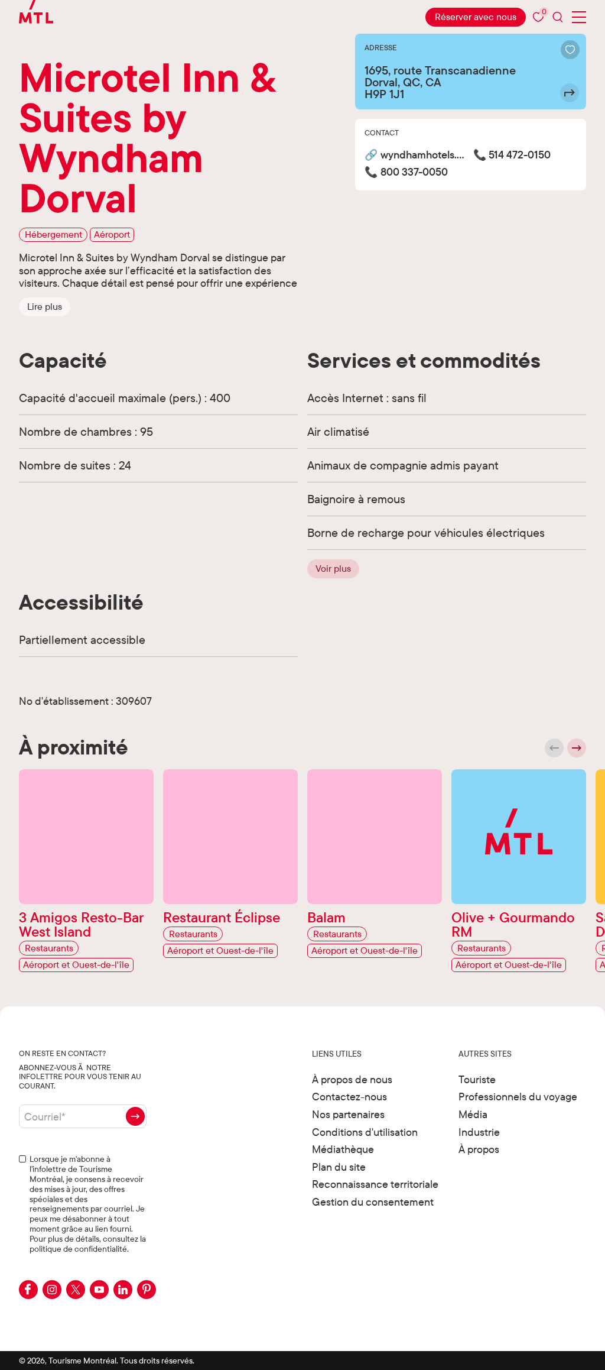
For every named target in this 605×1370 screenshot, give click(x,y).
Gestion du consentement (373, 1202)
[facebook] (28, 1289)
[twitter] (75, 1289)
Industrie (479, 1132)
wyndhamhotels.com (424, 155)
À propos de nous (352, 1079)
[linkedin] (122, 1289)
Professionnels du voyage (517, 1096)
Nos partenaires (348, 1114)
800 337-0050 (414, 172)
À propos (478, 1149)
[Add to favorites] (570, 49)
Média (472, 1114)
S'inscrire (135, 1116)
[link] (475, 17)
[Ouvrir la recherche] (558, 17)
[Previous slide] (554, 748)
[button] (44, 306)
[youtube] (99, 1289)
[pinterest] (146, 1289)
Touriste (477, 1079)
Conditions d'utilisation (365, 1132)
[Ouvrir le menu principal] (579, 17)
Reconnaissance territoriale (375, 1184)
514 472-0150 (520, 155)
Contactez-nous (349, 1096)
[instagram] (52, 1289)
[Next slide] (576, 748)
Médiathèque (343, 1149)
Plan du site (339, 1167)
